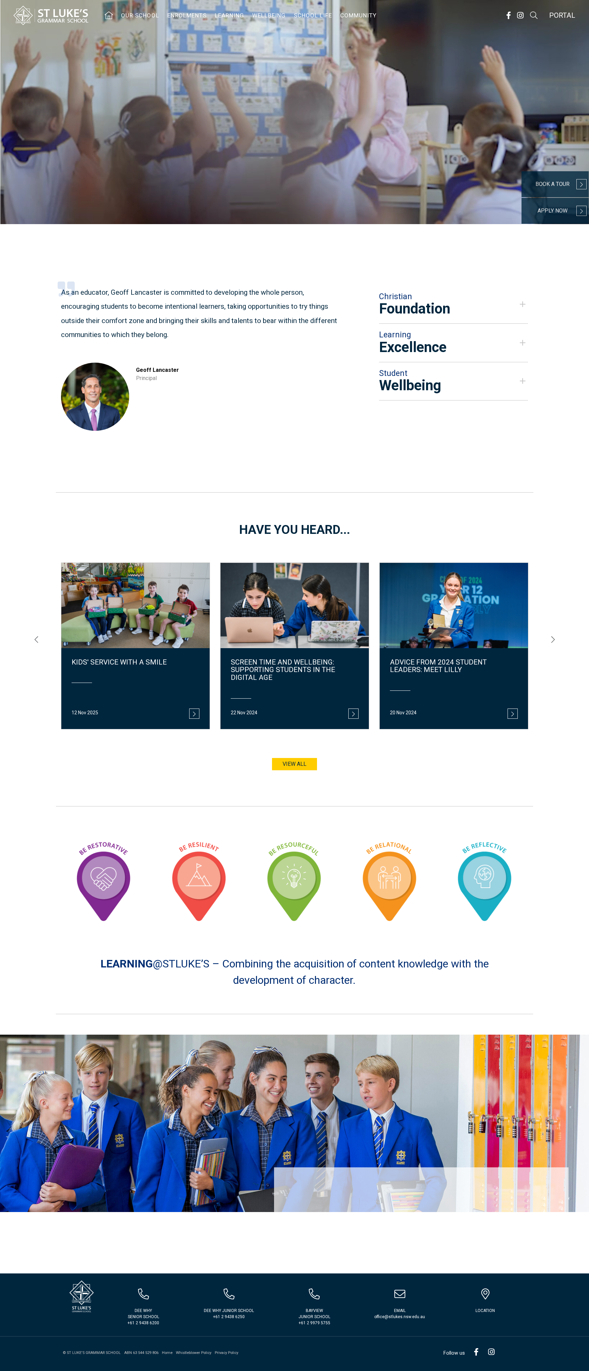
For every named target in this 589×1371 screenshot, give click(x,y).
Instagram (520, 15)
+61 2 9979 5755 (314, 1323)
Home (167, 1353)
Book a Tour (552, 184)
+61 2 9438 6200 (143, 1323)
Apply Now (553, 210)
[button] (453, 304)
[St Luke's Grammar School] (81, 1297)
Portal (562, 15)
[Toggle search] (534, 15)
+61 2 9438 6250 (229, 1316)
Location (485, 1310)
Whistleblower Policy (193, 1353)
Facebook (508, 15)
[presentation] (36, 640)
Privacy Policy (226, 1353)
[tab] (453, 305)
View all (294, 764)
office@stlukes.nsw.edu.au (399, 1316)
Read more (194, 714)
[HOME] (109, 15)
